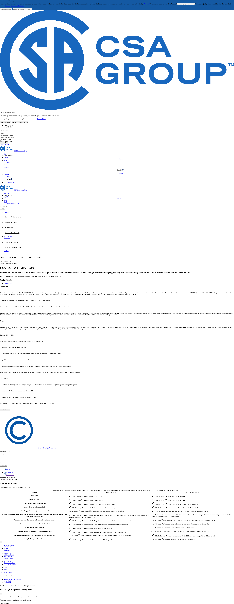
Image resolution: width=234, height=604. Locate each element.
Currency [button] (6, 174)
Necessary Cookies (7, 135)
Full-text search (34, 499)
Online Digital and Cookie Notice (14, 6)
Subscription (7, 547)
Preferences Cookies (8, 137)
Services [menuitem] (6, 251)
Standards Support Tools (13, 247)
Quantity (2, 454)
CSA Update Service (10, 564)
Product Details (6, 280)
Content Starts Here (5, 261)
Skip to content (4, 144)
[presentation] (0, 110)
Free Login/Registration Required (16, 589)
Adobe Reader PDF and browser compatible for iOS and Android (34, 535)
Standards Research (11, 242)
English (119, 170)
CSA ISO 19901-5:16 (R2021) (30, 257)
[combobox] (8, 207)
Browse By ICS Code (12, 233)
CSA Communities (9, 563)
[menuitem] (119, 232)
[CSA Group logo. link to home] (117, 109)
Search (2, 130)
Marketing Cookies (7, 141)
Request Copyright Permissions (47, 448)
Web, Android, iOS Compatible (34, 539)
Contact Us (7, 569)
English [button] (6, 157)
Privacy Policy (8, 581)
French (121, 159)
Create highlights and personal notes (34, 503)
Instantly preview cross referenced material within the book (34, 524)
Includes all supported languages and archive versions (34, 511)
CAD (9, 162)
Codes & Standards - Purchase (9, 263)
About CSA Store (9, 545)
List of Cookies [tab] (8, 127)
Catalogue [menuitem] (7, 212)
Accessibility (7, 582)
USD (5, 160)
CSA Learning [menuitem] (8, 236)
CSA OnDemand (192, 493)
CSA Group (12, 257)
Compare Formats (8, 483)
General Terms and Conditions (12, 579)
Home (2, 257)
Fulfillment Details (9, 555)
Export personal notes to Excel (34, 527)
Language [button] (6, 167)
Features (34, 492)
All (3, 134)
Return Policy (8, 553)
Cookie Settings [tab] (8, 125)
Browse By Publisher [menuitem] (12, 222)
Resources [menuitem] (7, 238)
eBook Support (8, 556)
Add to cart (4, 465)
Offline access (34, 495)
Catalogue (7, 550)
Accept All (147, 4)
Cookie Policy (41, 119)
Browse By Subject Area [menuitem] (13, 217)
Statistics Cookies (7, 139)
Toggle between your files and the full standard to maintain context (34, 520)
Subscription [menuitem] (9, 227)
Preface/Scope (8, 283)
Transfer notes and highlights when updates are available (34, 531)
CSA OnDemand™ (9, 182)
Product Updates (8, 558)
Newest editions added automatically (34, 507)
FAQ (5, 567)
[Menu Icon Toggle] (4, 164)
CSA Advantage (110, 493)
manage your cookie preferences (186, 4)
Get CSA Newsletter (6, 572)
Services (6, 548)
